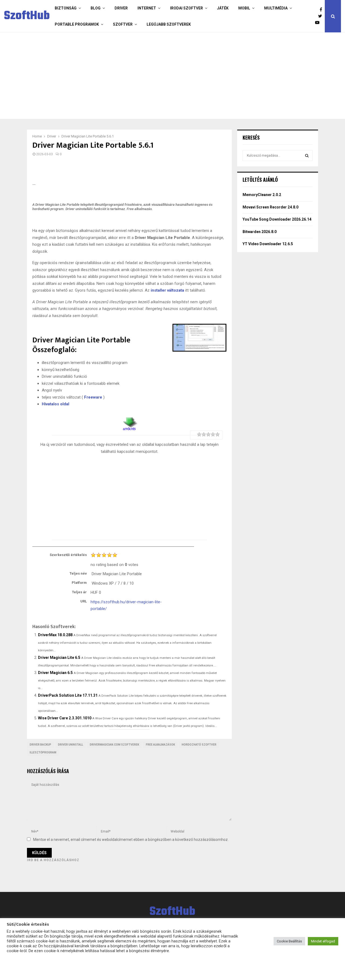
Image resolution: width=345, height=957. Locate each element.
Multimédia (276, 8)
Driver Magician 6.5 (55, 672)
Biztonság (66, 8)
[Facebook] (322, 9)
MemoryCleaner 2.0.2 (262, 195)
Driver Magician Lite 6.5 (59, 657)
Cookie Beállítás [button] (289, 941)
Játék (223, 8)
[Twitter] (321, 16)
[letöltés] (129, 421)
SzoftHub (27, 16)
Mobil (244, 8)
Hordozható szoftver (199, 744)
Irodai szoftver (186, 8)
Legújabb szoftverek (169, 24)
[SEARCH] (307, 155)
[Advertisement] (171, 75)
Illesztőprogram (43, 752)
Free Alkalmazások (160, 744)
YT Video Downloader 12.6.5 (268, 244)
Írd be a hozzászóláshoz (53, 860)
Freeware (93, 397)
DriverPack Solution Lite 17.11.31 (68, 695)
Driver (121, 8)
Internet (146, 8)
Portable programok (77, 24)
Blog (96, 8)
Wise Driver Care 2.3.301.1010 (64, 718)
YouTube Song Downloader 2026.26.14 (277, 219)
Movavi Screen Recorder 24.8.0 (270, 207)
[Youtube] (318, 22)
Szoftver (123, 24)
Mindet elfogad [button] (323, 941)
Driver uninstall (70, 744)
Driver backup (40, 744)
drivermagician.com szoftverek (114, 744)
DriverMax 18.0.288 (55, 635)
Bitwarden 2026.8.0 (260, 232)
